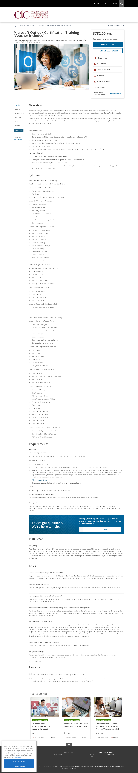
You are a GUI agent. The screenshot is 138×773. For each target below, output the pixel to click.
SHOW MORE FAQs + (36, 662)
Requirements (19, 113)
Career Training (57, 754)
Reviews (17, 125)
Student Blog (110, 754)
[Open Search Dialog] (121, 3)
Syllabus (17, 109)
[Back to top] (69, 752)
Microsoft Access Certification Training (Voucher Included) (41, 726)
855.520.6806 (18, 139)
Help (91, 756)
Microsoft (34, 25)
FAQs (16, 121)
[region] (19, 756)
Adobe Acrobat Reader (40, 480)
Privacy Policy (72, 768)
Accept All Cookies (19, 761)
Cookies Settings (19, 766)
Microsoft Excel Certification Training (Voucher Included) (76, 725)
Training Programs (24, 25)
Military (92, 754)
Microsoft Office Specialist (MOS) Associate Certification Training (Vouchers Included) (108, 726)
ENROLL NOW (108, 44)
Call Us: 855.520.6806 (116, 25)
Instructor (17, 117)
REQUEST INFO (115, 94)
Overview (17, 105)
